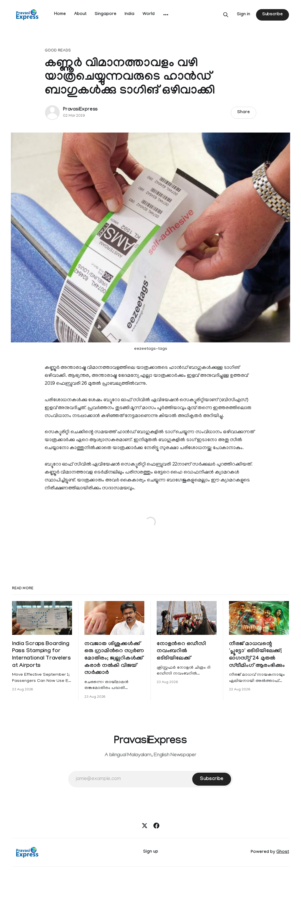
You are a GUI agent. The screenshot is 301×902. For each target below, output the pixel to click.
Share (243, 112)
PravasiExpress (80, 110)
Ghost (282, 852)
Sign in (243, 14)
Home (60, 14)
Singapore (105, 14)
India (129, 14)
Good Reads (58, 50)
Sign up (150, 852)
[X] (145, 826)
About (80, 14)
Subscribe (272, 14)
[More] (165, 14)
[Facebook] (156, 826)
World (149, 14)
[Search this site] (225, 14)
